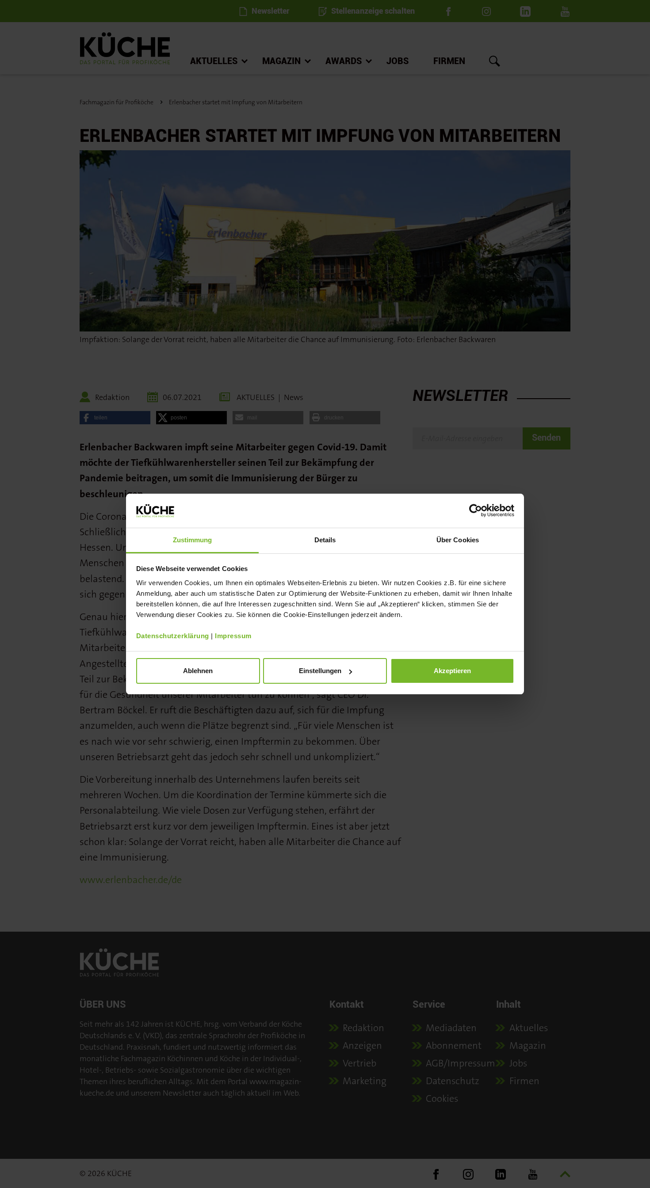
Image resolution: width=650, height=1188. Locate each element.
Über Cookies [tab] (457, 540)
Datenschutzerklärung (172, 636)
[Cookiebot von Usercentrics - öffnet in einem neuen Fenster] (475, 510)
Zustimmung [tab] (192, 540)
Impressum (233, 636)
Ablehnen (198, 670)
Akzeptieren (452, 670)
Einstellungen (320, 670)
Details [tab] (325, 540)
